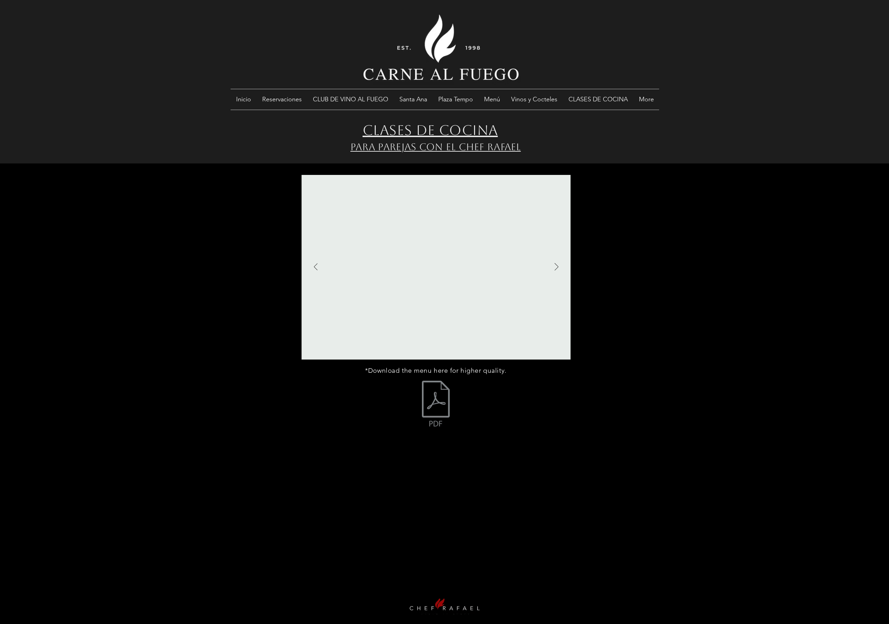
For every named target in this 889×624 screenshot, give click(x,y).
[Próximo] (556, 267)
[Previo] (316, 267)
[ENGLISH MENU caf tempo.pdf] (435, 404)
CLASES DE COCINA (430, 130)
